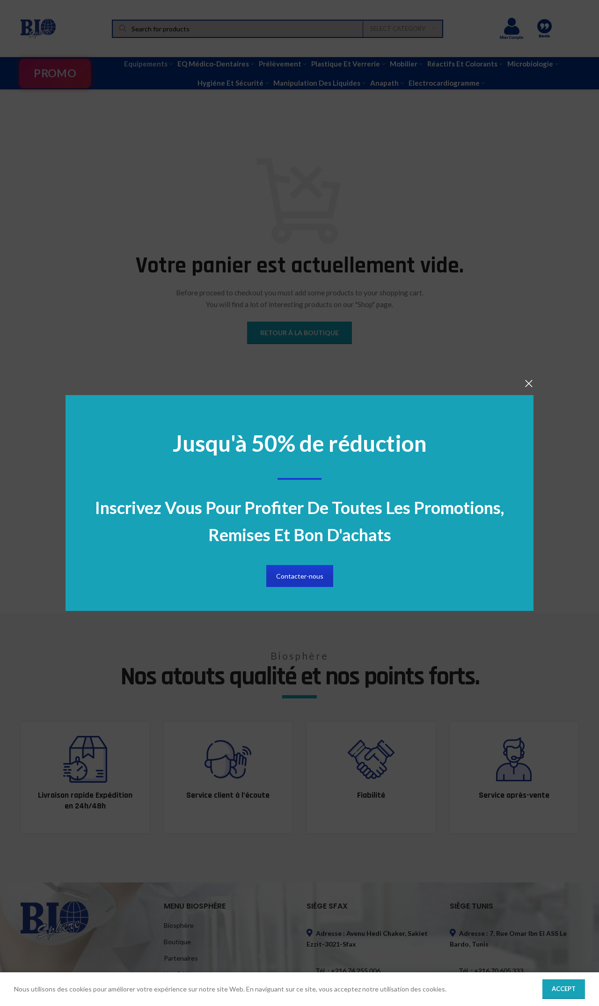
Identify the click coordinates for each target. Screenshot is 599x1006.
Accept (564, 988)
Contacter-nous (299, 576)
